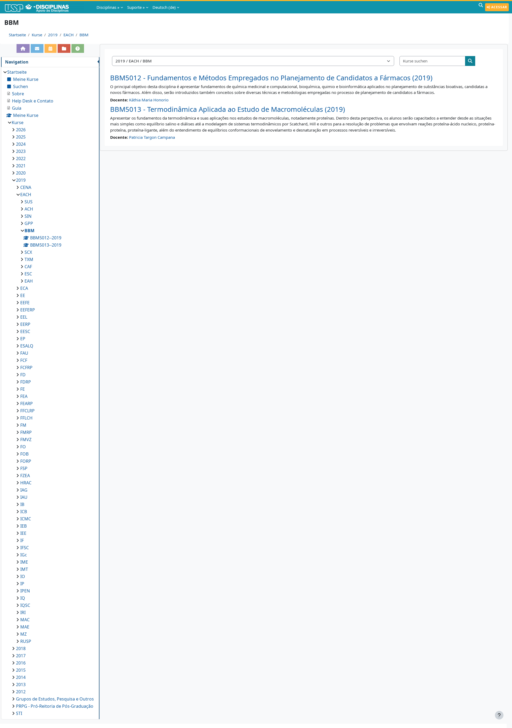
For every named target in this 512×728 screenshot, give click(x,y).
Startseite (17, 34)
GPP (29, 223)
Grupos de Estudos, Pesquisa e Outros (55, 699)
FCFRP (26, 367)
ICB (23, 512)
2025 (21, 137)
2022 (21, 158)
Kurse (37, 34)
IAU (23, 497)
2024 (21, 144)
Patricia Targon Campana (152, 137)
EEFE (25, 303)
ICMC (25, 519)
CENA (25, 187)
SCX (28, 252)
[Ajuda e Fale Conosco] (77, 48)
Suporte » (136, 7)
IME (24, 562)
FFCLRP (27, 411)
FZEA (25, 475)
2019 (53, 34)
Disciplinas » (108, 7)
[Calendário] (51, 48)
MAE (24, 627)
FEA (23, 396)
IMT (24, 569)
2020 (21, 173)
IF (22, 540)
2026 (21, 130)
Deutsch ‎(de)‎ (164, 7)
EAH (29, 281)
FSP (23, 468)
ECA (24, 288)
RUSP (25, 641)
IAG (23, 490)
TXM (29, 259)
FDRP (25, 382)
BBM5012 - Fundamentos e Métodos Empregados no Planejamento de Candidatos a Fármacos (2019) (271, 77)
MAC (25, 620)
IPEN (25, 591)
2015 (21, 670)
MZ (23, 634)
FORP (25, 461)
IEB (23, 526)
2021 (21, 166)
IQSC (25, 605)
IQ (22, 598)
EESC (25, 331)
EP (22, 339)
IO (22, 576)
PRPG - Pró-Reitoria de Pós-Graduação (54, 706)
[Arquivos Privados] (64, 48)
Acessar (498, 7)
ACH (29, 209)
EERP (25, 324)
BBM (84, 34)
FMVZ (25, 439)
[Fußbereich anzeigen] (499, 715)
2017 (21, 656)
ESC (28, 274)
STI (19, 713)
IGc (23, 555)
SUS (29, 202)
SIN (28, 216)
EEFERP (27, 310)
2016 (21, 663)
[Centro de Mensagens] (37, 48)
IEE (23, 533)
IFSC (24, 548)
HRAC (25, 483)
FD (23, 375)
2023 (21, 151)
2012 (21, 692)
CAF (28, 267)
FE (22, 389)
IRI (23, 612)
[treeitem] (50, 393)
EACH (68, 34)
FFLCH (26, 418)
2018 (21, 648)
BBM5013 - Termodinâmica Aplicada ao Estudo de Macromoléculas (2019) (227, 109)
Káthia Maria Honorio (149, 99)
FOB (24, 454)
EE (22, 295)
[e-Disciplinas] (44, 7)
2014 (21, 677)
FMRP (26, 432)
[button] (481, 7)
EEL (23, 317)
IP (22, 584)
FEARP (26, 403)
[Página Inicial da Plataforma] (23, 48)
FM (23, 425)
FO (23, 447)
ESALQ (26, 346)
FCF (23, 360)
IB (22, 504)
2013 (21, 684)
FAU (24, 353)
